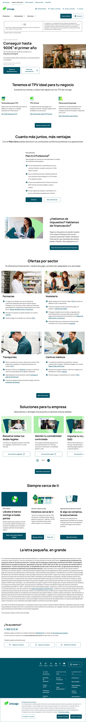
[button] (40, 664)
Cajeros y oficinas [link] (55, 9)
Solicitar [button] (34, 200)
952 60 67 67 (40, 633)
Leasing (7, 315)
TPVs (33, 318)
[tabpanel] (16, 437)
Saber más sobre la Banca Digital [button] (14, 536)
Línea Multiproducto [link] (60, 688)
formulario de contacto (60, 633)
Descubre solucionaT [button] (43, 471)
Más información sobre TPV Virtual (41, 114)
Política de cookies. (63, 712)
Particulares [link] (6, 2)
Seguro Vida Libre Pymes (56, 366)
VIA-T (12, 366)
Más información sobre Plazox (68, 116)
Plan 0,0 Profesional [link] (59, 678)
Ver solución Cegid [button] (47, 454)
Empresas (48, 2)
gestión (72, 323)
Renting (22, 369)
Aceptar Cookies (76, 716)
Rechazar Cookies (63, 716)
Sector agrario (29, 2)
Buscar (81, 9)
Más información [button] (52, 200)
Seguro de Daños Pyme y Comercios (21, 309)
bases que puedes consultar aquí (42, 589)
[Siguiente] (48, 460)
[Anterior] (37, 460)
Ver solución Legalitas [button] (15, 454)
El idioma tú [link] (75, 678)
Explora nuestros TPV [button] (43, 125)
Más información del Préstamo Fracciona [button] (64, 248)
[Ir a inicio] (8, 8)
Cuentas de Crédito (60, 309)
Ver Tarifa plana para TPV (9, 114)
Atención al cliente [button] (70, 645)
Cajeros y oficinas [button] (18, 645)
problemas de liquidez (12, 382)
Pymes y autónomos (17, 3)
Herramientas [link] (76, 696)
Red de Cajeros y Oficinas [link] (76, 686)
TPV (73, 301)
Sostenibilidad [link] (42, 9)
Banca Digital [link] (75, 681)
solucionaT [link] (59, 683)
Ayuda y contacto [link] (70, 9)
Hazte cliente (66, 16)
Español (75, 664)
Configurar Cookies (28, 716)
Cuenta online (45, 686)
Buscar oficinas (38, 537)
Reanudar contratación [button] (29, 70)
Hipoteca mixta (45, 697)
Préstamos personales (46, 691)
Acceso (79, 16)
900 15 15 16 (12, 629)
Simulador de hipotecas (46, 679)
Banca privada (39, 2)
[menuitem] (6, 2)
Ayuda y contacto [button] (44, 645)
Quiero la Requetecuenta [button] (12, 70)
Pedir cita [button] (50, 537)
